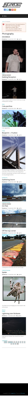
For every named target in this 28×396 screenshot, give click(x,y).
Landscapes (4, 340)
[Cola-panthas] (14, 126)
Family (3, 130)
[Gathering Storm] (14, 201)
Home (3, 21)
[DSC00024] (14, 72)
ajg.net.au (13, 393)
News (3, 73)
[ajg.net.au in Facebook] (5, 10)
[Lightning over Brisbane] (14, 334)
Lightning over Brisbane (11, 313)
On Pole (5, 206)
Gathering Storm (8, 179)
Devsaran (23, 393)
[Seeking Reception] (14, 98)
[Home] (14, 5)
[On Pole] (14, 227)
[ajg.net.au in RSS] (15, 10)
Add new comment (6, 75)
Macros (3, 310)
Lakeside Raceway (6, 202)
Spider (4, 272)
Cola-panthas (7, 106)
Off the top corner (9, 231)
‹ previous (10, 342)
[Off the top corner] (14, 266)
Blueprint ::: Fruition (9, 133)
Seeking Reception (9, 77)
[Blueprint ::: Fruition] (13, 168)
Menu (5, 16)
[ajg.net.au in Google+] (10, 10)
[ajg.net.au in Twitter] (7, 10)
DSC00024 (6, 37)
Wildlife (3, 311)
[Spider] (14, 304)
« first (5, 342)
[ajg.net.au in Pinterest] (12, 10)
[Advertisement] (14, 365)
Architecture (4, 177)
